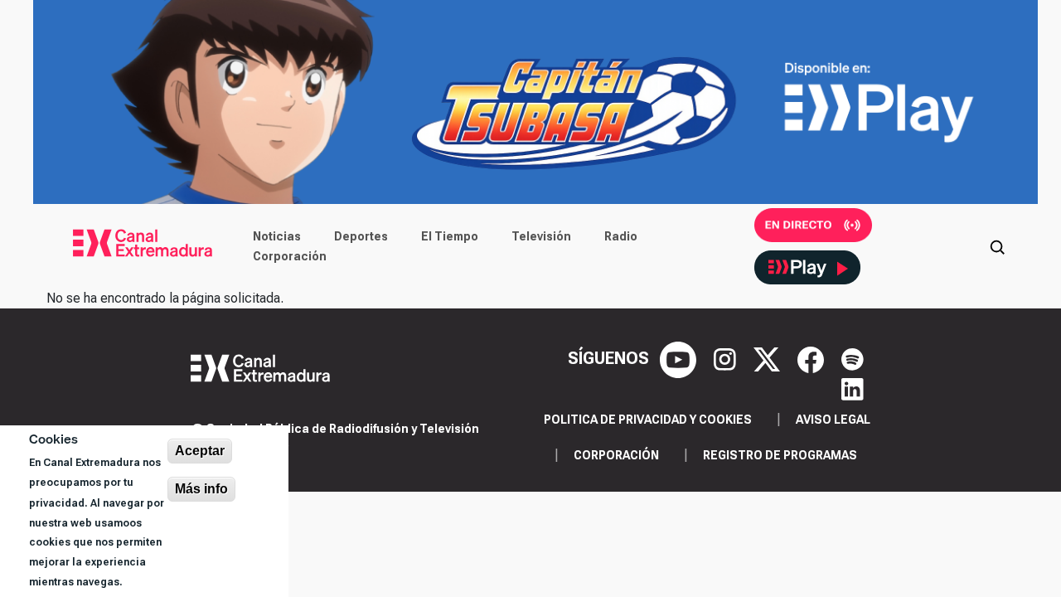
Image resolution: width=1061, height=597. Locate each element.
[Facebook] (812, 358)
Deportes (361, 236)
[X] (768, 358)
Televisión (541, 236)
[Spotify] (852, 358)
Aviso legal (833, 419)
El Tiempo (449, 236)
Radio (620, 236)
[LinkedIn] (852, 388)
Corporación (290, 256)
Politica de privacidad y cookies (648, 419)
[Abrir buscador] (997, 246)
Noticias (277, 236)
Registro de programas (780, 455)
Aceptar (200, 451)
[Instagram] (727, 358)
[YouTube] (680, 358)
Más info (201, 489)
